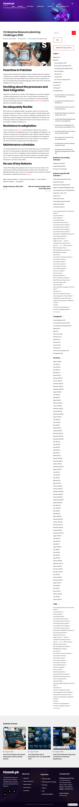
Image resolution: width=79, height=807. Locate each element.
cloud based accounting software (61, 243)
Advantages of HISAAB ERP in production (63, 234)
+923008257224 (68, 789)
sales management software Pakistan (62, 296)
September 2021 (57, 466)
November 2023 (57, 436)
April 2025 (55, 397)
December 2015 (57, 569)
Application (56, 57)
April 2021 (55, 480)
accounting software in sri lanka (61, 231)
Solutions (30, 6)
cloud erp (55, 245)
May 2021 (55, 477)
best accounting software (59, 236)
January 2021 (56, 488)
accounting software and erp (60, 222)
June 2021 (55, 475)
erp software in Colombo (59, 259)
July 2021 (55, 472)
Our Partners (27, 787)
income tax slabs (57, 273)
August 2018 (56, 547)
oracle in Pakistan (41, 179)
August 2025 (56, 392)
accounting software (58, 220)
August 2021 (56, 469)
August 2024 (56, 417)
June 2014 (55, 585)
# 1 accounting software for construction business (63, 212)
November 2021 (57, 461)
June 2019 (55, 541)
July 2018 (55, 549)
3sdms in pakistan (57, 218)
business (66, 241)
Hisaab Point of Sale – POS (59, 193)
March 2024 (56, 428)
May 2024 (55, 425)
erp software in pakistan (59, 264)
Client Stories (57, 71)
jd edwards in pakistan (12, 179)
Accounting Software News (61, 65)
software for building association (61, 309)
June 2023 (56, 444)
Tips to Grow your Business (61, 79)
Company (20, 6)
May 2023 (55, 447)
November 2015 (57, 571)
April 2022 (55, 453)
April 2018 (55, 558)
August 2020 (56, 502)
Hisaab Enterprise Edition (59, 166)
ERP (18, 153)
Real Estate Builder (47, 794)
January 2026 (56, 381)
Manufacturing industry (59, 275)
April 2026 (55, 372)
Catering (44, 785)
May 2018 (55, 555)
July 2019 (55, 538)
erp (60, 245)
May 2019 (55, 544)
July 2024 (55, 419)
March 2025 (56, 400)
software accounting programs (61, 307)
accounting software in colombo (61, 224)
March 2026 (56, 375)
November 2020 (57, 494)
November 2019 (57, 527)
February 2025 (57, 403)
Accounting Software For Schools (61, 201)
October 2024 (56, 411)
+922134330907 (68, 787)
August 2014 (56, 583)
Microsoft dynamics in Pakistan (27, 179)
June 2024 (56, 422)
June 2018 (55, 552)
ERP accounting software (59, 248)
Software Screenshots (59, 207)
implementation (38, 101)
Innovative (55, 85)
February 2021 (56, 486)
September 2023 (57, 439)
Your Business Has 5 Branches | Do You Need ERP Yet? (39, 756)
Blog (57, 6)
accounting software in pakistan (61, 229)
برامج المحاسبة (56, 311)
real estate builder (57, 284)
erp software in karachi (59, 261)
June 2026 (56, 367)
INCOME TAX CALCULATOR (63, 47)
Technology (56, 88)
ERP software (19, 130)
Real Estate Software (58, 198)
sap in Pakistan (19, 181)
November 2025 (57, 386)
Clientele (25, 778)
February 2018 (56, 560)
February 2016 (56, 566)
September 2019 (57, 533)
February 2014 (56, 594)
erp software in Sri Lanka (59, 266)
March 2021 (56, 483)
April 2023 (55, 450)
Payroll (44, 788)
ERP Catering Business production (61, 250)
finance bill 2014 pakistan (59, 268)
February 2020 (57, 519)
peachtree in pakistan (8, 181)
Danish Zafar (22, 38)
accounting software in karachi (61, 227)
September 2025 (57, 389)
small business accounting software (62, 298)
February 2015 (56, 577)
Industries (40, 6)
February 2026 (57, 378)
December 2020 (57, 491)
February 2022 (57, 458)
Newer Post (39, 189)
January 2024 (56, 430)
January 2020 (56, 522)
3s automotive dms (58, 215)
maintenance (8, 157)
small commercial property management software (63, 301)
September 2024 (57, 414)
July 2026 (55, 364)
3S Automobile (46, 778)
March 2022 (56, 455)
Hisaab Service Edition (58, 204)
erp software (56, 254)
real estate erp (57, 291)
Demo (57, 40)
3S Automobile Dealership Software (62, 179)
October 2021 (56, 464)
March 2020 (56, 516)
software (55, 305)
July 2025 (55, 394)
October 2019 (56, 530)
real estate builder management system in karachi (64, 288)
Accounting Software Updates (36, 38)
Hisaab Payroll (56, 196)
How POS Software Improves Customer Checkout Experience (64, 756)
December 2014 (57, 580)
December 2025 (57, 383)
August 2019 (56, 536)
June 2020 (56, 508)
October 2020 (56, 497)
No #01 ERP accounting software (61, 280)
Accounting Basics (59, 63)
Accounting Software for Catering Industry (64, 190)
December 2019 (57, 524)
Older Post (13, 187)
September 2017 (57, 563)
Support (50, 6)
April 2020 (55, 513)
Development (56, 82)
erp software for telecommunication (62, 257)
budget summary (57, 241)
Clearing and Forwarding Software (61, 184)
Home (13, 6)
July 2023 (55, 441)
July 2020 (55, 505)
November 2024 (57, 408)
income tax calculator (58, 271)
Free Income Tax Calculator (60, 169)
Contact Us (65, 6)
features (28, 174)
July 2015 (55, 574)
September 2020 (57, 500)
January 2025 (56, 405)
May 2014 (55, 588)
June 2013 (55, 596)
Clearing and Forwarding (49, 782)
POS (43, 791)
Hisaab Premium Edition (59, 163)
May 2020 (55, 511)
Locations (56, 77)
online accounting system (59, 282)
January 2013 (56, 599)
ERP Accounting (67, 245)
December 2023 (57, 433)
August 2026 (56, 361)
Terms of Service (28, 781)
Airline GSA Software (58, 182)
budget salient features (59, 238)
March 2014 (56, 591)
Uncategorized (57, 90)
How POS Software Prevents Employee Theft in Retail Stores (14, 756)
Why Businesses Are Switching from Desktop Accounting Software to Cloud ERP (65, 151)
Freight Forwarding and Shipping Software (63, 187)
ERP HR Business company (59, 252)
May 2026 (55, 370)
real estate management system (61, 293)
